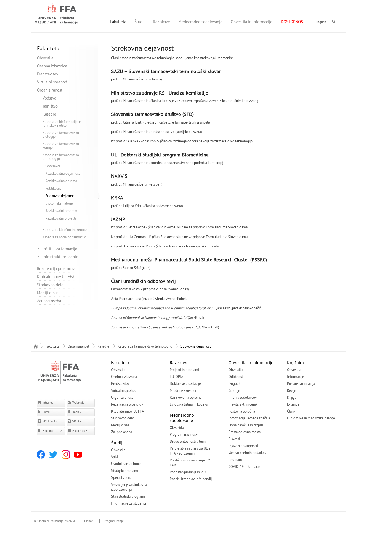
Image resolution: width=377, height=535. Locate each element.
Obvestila (45, 58)
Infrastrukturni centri (61, 256)
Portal (46, 412)
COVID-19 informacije (245, 466)
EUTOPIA (176, 376)
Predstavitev (47, 74)
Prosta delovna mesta (245, 432)
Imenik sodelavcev (243, 397)
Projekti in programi (184, 369)
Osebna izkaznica (52, 66)
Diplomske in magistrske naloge (311, 418)
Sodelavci (52, 166)
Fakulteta (118, 21)
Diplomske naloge (59, 203)
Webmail (77, 402)
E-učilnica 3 (79, 431)
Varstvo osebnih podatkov (247, 452)
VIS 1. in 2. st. (50, 421)
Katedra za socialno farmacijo (64, 237)
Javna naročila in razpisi (246, 425)
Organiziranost (49, 90)
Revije (291, 390)
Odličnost (236, 376)
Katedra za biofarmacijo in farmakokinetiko (62, 123)
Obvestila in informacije (251, 21)
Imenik (76, 412)
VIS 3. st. (77, 421)
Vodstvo (49, 98)
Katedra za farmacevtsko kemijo (61, 146)
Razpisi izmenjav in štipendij (191, 479)
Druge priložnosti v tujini (188, 441)
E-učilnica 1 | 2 (52, 431)
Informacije (295, 376)
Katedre (49, 114)
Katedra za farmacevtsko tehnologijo (61, 157)
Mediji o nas (47, 292)
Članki (291, 411)
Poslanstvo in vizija (301, 383)
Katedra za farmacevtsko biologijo (61, 135)
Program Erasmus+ (184, 434)
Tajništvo (50, 106)
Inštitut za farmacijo (60, 248)
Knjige (292, 397)
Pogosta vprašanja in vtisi (188, 472)
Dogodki (235, 383)
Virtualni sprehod (52, 82)
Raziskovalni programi (61, 210)
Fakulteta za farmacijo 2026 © (54, 521)
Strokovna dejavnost (60, 196)
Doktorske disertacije (185, 383)
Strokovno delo (50, 284)
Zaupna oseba (49, 300)
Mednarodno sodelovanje (200, 21)
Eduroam (235, 459)
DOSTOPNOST (293, 21)
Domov (35, 346)
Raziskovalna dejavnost (62, 173)
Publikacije (53, 188)
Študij (139, 21)
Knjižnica (295, 362)
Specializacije (121, 477)
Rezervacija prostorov (56, 268)
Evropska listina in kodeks (189, 404)
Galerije (234, 390)
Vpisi (114, 457)
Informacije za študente (129, 503)
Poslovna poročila (242, 411)
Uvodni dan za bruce (126, 463)
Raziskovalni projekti (60, 218)
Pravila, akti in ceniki (243, 404)
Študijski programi (124, 470)
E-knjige (293, 404)
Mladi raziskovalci (183, 390)
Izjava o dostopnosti (243, 445)
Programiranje (114, 521)
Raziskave (161, 21)
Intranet (47, 402)
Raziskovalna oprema (61, 181)
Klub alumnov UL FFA (56, 276)
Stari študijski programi (128, 496)
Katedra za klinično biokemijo (65, 229)
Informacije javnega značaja (249, 418)
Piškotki (234, 439)
